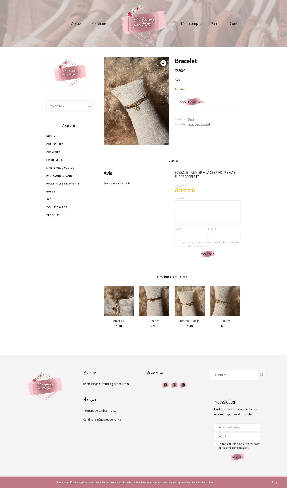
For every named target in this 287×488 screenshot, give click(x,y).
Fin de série (54, 160)
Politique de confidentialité (99, 410)
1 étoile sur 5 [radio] (176, 190)
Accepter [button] (276, 482)
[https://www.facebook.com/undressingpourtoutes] (165, 385)
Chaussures (54, 144)
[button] (163, 63)
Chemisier (53, 152)
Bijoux (191, 119)
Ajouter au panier (193, 101)
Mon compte (191, 23)
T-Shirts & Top (56, 207)
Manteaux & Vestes (60, 167)
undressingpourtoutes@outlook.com (106, 384)
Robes (50, 191)
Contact (236, 23)
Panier (216, 23)
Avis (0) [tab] (173, 161)
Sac (48, 199)
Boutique (98, 23)
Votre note (181, 185)
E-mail (212, 228)
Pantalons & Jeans (59, 175)
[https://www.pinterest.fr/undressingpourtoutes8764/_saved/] (183, 385)
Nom (178, 228)
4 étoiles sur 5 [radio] (189, 190)
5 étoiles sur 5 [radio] (193, 190)
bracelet (205, 124)
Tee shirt (53, 215)
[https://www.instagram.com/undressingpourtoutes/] (174, 385)
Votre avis (180, 198)
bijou (197, 124)
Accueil (76, 23)
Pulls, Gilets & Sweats (63, 183)
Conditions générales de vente (102, 419)
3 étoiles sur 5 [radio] (185, 190)
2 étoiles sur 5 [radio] (181, 190)
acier (191, 124)
